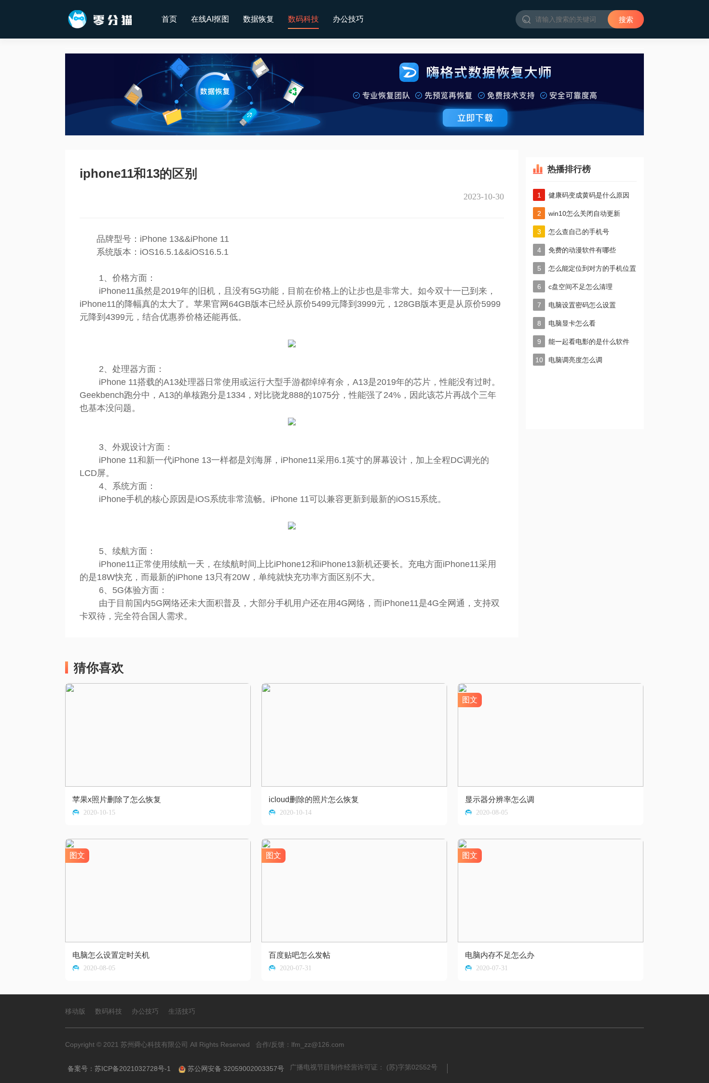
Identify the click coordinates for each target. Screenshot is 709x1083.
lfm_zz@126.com (317, 1044)
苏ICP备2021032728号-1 (133, 1068)
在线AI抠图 (210, 19)
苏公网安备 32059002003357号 (236, 1068)
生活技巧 (181, 1011)
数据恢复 (258, 19)
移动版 (75, 1011)
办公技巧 (348, 19)
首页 (169, 19)
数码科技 (303, 19)
